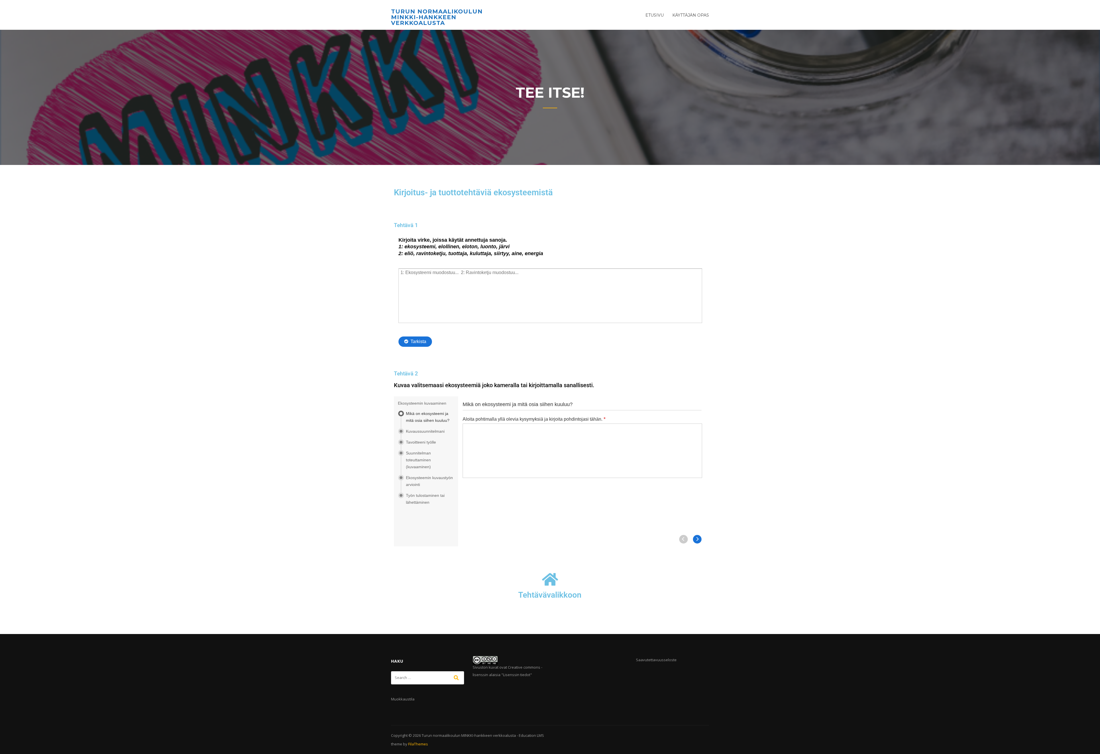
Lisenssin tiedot (516, 674)
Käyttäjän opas (690, 15)
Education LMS (531, 735)
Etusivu (654, 15)
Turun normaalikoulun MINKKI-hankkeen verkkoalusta (437, 17)
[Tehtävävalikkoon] (550, 579)
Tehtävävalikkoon (550, 595)
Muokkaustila (403, 699)
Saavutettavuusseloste (656, 659)
